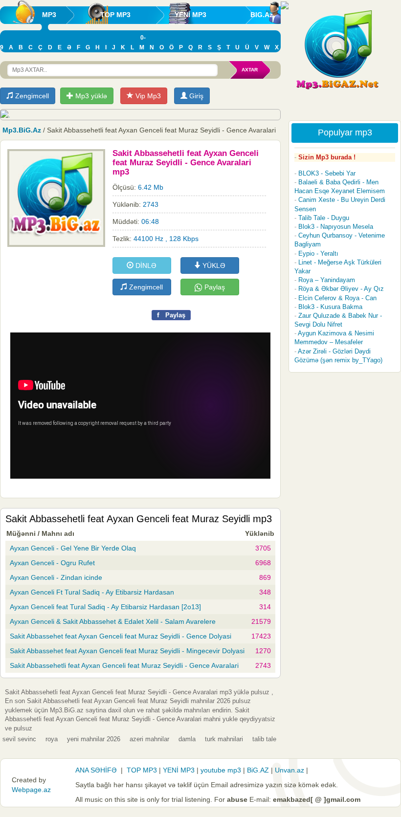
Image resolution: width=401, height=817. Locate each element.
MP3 (49, 15)
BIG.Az (261, 15)
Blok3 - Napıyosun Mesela (335, 226)
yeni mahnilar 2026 (93, 739)
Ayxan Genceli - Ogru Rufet (52, 563)
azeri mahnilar (149, 739)
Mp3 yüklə (90, 96)
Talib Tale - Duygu (323, 217)
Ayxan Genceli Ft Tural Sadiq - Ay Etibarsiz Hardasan (92, 592)
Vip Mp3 (147, 96)
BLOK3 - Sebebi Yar (327, 173)
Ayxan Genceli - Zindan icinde (56, 577)
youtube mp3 (220, 770)
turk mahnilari (224, 739)
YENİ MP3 (190, 15)
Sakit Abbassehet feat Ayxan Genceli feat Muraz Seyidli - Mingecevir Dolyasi (127, 651)
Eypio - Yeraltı (318, 253)
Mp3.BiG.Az (21, 130)
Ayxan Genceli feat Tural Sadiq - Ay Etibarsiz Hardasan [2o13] (105, 607)
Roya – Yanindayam (326, 280)
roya (51, 739)
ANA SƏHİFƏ (96, 770)
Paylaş (213, 287)
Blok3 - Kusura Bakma (330, 306)
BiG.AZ (258, 770)
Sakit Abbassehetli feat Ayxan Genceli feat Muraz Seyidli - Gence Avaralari (124, 665)
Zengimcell (31, 96)
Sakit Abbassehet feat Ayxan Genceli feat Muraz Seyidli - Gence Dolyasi (120, 636)
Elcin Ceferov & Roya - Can (337, 298)
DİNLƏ (145, 265)
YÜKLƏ (212, 265)
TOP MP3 (115, 15)
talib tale (264, 739)
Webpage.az (31, 790)
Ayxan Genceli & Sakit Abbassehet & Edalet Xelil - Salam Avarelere (113, 621)
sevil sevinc (19, 739)
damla (187, 739)
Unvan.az (289, 770)
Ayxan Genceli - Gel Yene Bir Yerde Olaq (73, 548)
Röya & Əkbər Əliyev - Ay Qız (341, 288)
